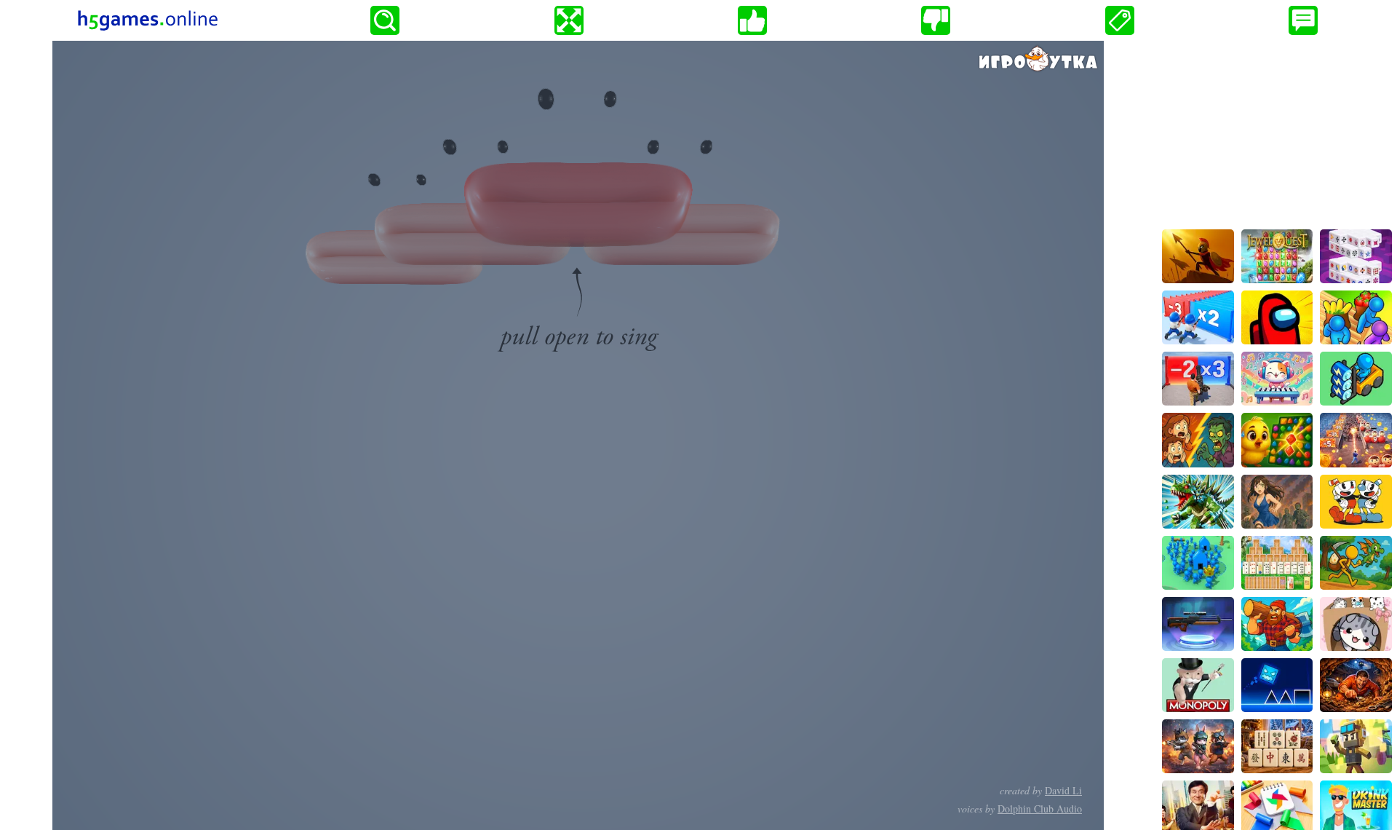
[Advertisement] (1277, 132)
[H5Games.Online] (148, 20)
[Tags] (1119, 20)
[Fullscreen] (569, 20)
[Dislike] (935, 20)
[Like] (752, 20)
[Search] (384, 20)
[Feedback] (1303, 20)
